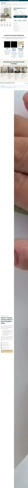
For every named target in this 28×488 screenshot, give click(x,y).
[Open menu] (27, 2)
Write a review (26, 83)
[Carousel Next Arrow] (10, 12)
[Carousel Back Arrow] (1, 12)
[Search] (1, 4)
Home (2, 6)
